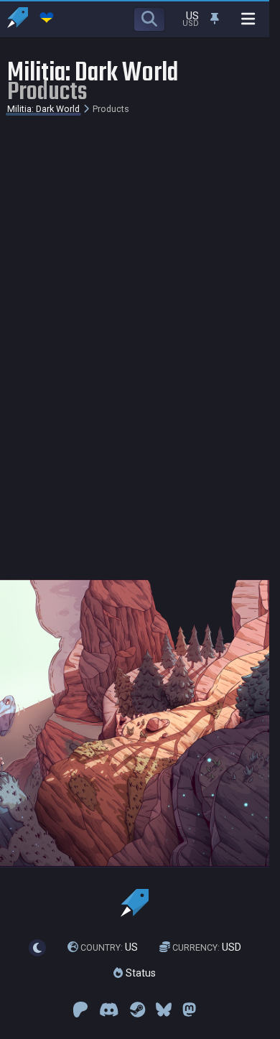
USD (206, 947)
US (109, 947)
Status (139, 973)
